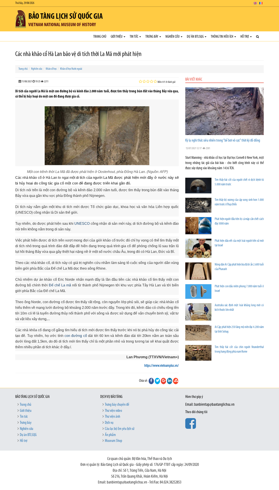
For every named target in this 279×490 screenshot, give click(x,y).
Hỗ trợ (245, 37)
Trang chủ (99, 37)
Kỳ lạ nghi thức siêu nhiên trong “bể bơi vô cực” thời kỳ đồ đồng (222, 141)
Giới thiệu (117, 37)
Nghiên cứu (172, 37)
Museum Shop (113, 441)
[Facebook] (151, 381)
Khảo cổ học (51, 69)
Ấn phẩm (110, 435)
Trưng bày (152, 37)
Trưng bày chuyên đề (117, 405)
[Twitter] (157, 381)
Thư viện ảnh (112, 417)
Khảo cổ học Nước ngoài (71, 69)
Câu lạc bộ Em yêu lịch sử (119, 429)
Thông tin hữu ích (222, 37)
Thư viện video (113, 411)
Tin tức (134, 37)
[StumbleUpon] (175, 381)
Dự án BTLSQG (195, 37)
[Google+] (163, 381)
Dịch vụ (109, 423)
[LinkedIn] (169, 381)
